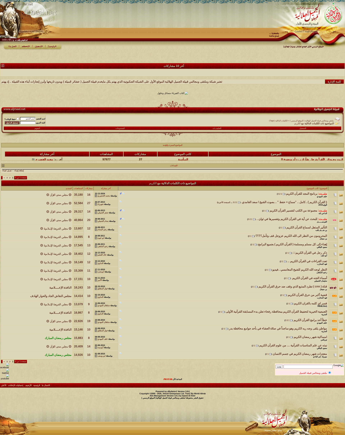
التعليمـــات (217, 128)
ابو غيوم (101, 238)
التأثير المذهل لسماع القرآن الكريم (306, 227)
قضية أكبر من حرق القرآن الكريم (307, 294)
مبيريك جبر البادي (320, 356)
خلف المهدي (322, 196)
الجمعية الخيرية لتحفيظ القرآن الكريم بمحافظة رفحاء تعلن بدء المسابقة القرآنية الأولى (276, 311)
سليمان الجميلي (320, 281)
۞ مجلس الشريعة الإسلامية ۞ (56, 228)
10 (88, 279)
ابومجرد (101, 272)
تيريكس (324, 340)
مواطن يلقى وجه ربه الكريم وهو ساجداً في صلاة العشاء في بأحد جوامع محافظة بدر (278, 328)
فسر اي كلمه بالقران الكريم (310, 303)
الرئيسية (36, 385)
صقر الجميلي (103, 212)
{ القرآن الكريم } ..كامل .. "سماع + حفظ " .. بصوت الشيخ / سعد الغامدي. (284, 202)
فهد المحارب (322, 264)
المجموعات (120, 128)
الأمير (100, 280)
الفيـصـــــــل (322, 222)
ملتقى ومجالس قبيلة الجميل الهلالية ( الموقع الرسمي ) (312, 121)
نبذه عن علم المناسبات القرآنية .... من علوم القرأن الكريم (293, 345)
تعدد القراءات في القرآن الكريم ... (307, 261)
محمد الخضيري (44, 153)
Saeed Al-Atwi (188, 396)
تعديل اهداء (7, 170)
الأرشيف (28, 385)
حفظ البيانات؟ (10, 119)
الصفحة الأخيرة (224, 202)
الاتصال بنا (46, 385)
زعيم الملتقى (103, 246)
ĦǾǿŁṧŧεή (322, 306)
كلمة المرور (40, 123)
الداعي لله (323, 213)
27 (88, 203)
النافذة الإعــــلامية (60, 287)
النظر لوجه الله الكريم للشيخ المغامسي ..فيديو (299, 269)
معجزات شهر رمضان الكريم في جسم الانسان (300, 353)
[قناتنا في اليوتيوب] (4, 378)
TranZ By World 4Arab (195, 393)
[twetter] (4, 373)
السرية (324, 314)
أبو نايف (324, 255)
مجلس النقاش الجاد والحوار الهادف (51, 295)
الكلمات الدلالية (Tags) (278, 121)
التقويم (37, 128)
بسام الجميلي (103, 221)
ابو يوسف (101, 356)
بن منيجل (323, 239)
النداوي (100, 263)
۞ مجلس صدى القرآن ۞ (59, 194)
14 (88, 211)
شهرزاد (101, 204)
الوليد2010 (322, 205)
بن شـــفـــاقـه (321, 230)
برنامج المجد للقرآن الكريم (301, 193)
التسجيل (303, 128)
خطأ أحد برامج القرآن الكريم (310, 320)
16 (88, 194)
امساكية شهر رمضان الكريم (310, 336)
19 (88, 321)
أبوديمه (100, 347)
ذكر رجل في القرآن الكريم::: (310, 252)
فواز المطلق (103, 288)
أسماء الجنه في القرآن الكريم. (309, 278)
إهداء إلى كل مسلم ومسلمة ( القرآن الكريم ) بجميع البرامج (292, 244)
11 (88, 270)
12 (88, 228)
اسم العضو (40, 119)
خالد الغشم (102, 255)
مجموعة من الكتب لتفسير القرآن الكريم (293, 210)
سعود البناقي (322, 247)
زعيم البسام (102, 229)
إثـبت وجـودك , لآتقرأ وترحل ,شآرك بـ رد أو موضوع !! (312, 153)
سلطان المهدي (104, 305)
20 (88, 220)
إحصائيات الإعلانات (15, 385)
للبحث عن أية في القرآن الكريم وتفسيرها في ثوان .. (286, 218)
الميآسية (183, 153)
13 (88, 245)
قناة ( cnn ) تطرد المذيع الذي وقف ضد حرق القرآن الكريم (293, 286)
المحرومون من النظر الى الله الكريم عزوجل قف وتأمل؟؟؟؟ (291, 235)
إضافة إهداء (19, 170)
